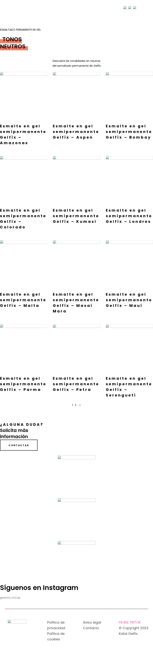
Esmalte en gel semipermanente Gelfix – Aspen (76, 131)
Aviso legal (92, 622)
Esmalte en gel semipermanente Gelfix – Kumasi (76, 216)
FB (121, 622)
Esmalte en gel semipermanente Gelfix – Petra (76, 384)
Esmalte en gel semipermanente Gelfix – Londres (129, 216)
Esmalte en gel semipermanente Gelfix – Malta (23, 300)
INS (126, 622)
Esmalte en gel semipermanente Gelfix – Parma (23, 384)
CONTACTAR (19, 445)
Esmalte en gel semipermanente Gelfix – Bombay (129, 131)
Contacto (91, 628)
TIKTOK (135, 622)
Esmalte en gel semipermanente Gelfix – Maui (129, 300)
